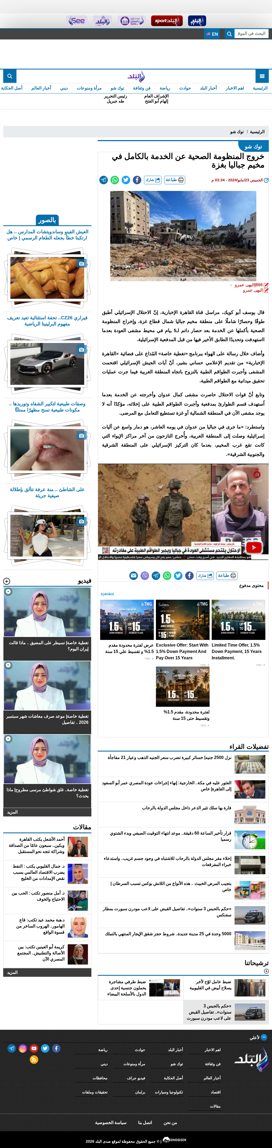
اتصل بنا (145, 1122)
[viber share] (145, 575)
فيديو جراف (136, 1078)
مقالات (215, 1106)
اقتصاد (216, 1092)
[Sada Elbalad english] (76, 20)
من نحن (170, 1122)
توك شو (117, 88)
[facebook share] (137, 180)
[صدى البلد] (136, 76)
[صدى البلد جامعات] (131, 20)
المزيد (12, 812)
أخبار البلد (208, 88)
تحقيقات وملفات (95, 1092)
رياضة (165, 88)
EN (214, 34)
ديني (64, 88)
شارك (150, 180)
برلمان (140, 1092)
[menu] (262, 76)
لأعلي (255, 1037)
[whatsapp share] (114, 180)
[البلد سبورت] (167, 20)
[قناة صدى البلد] (197, 20)
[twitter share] (126, 180)
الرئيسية (260, 88)
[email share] (103, 180)
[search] (9, 76)
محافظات (100, 1078)
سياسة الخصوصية (110, 1122)
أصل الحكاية (173, 1078)
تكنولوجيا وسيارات (169, 1092)
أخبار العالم (41, 88)
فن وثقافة (142, 88)
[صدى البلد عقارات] (102, 20)
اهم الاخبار (235, 88)
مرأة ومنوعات (89, 88)
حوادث (185, 88)
